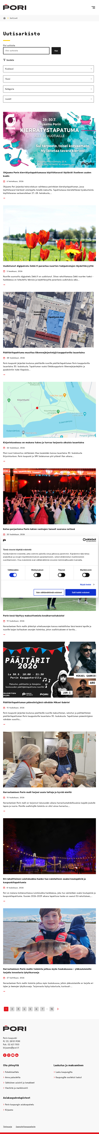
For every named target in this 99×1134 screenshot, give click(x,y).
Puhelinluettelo (12, 1072)
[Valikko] (93, 7)
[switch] (37, 575)
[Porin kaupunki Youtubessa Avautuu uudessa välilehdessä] (12, 1055)
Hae (56, 51)
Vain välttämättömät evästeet (49, 592)
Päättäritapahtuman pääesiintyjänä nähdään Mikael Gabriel (36, 702)
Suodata (10, 60)
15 (52, 1009)
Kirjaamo (9, 1110)
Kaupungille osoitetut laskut (68, 1077)
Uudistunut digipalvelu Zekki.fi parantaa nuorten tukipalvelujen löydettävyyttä (48, 266)
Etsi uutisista (9, 45)
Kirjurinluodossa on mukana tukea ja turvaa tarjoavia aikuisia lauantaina (43, 442)
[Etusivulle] (14, 7)
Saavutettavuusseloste (25, 1126)
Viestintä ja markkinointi (16, 1088)
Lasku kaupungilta (63, 1072)
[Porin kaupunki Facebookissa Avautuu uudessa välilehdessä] (4, 1055)
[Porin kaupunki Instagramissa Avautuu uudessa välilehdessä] (8, 1055)
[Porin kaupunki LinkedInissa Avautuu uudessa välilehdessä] (16, 1055)
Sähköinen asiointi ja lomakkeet (20, 1082)
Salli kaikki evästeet (80, 592)
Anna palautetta (12, 1077)
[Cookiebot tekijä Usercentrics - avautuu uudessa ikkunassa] (84, 540)
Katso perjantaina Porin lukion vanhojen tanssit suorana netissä (39, 529)
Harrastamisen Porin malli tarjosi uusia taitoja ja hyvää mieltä (37, 792)
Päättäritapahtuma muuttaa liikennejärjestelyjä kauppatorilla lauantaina (44, 352)
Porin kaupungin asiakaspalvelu (19, 1104)
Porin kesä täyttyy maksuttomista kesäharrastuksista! (33, 615)
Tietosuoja (7, 1126)
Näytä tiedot (85, 584)
